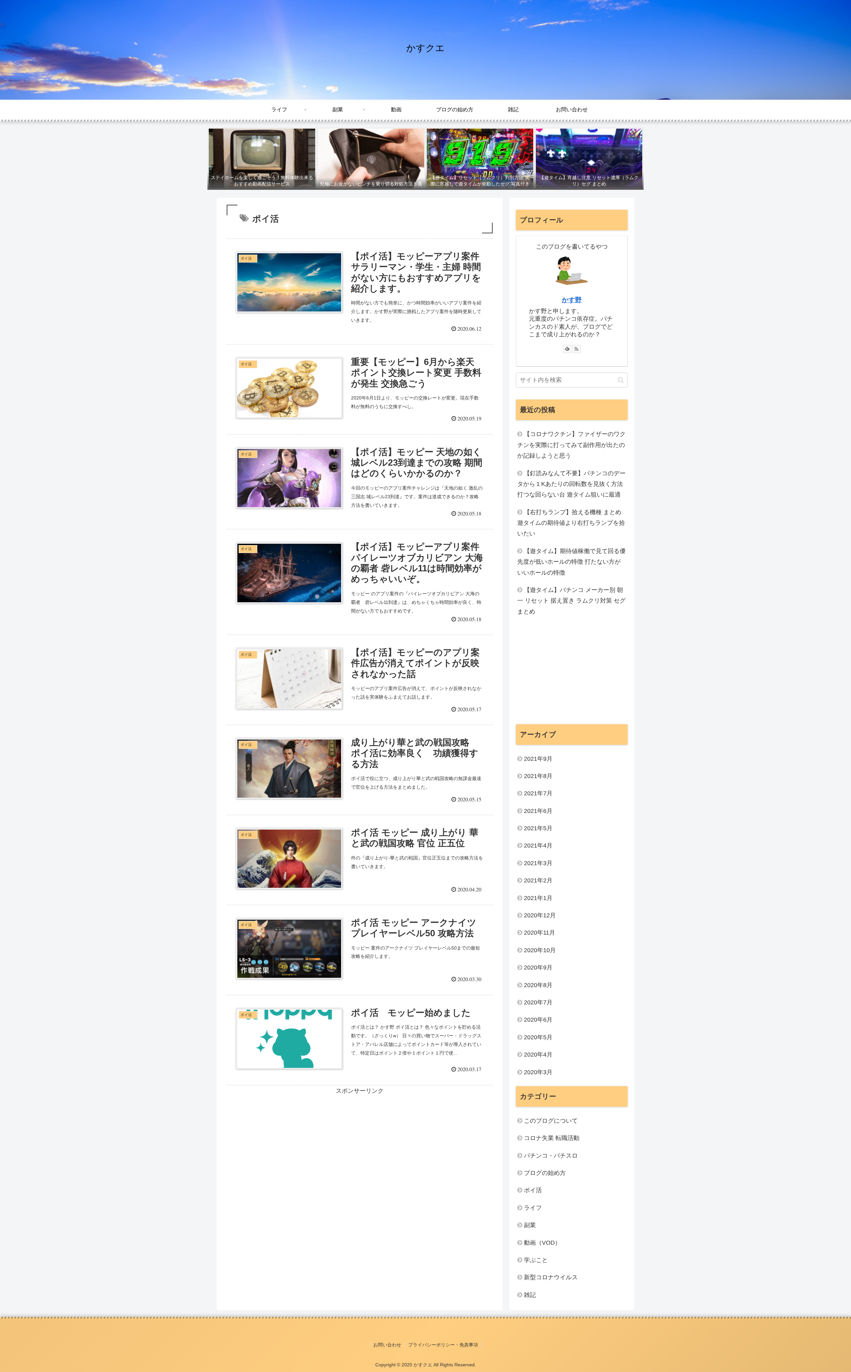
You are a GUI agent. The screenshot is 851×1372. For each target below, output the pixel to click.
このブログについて (551, 1120)
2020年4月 (538, 1054)
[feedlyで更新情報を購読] (567, 349)
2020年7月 (538, 1002)
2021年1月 (538, 898)
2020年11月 (539, 932)
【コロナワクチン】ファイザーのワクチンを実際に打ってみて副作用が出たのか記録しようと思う (571, 445)
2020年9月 (538, 967)
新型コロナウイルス (551, 1277)
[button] (621, 380)
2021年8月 (538, 776)
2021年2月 (538, 880)
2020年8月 (538, 985)
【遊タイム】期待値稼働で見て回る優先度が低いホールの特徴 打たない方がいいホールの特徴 (571, 562)
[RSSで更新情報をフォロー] (576, 349)
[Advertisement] (360, 1142)
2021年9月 (538, 758)
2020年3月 (538, 1072)
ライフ (533, 1207)
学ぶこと (536, 1260)
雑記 (530, 1295)
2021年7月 (538, 793)
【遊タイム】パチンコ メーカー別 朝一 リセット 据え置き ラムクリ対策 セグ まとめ (571, 601)
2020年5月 (538, 1037)
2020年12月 (540, 915)
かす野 (572, 299)
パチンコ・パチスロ (551, 1155)
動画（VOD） (542, 1242)
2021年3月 (538, 863)
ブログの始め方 (545, 1173)
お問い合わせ (387, 1344)
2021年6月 (538, 811)
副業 (530, 1225)
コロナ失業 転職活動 (551, 1138)
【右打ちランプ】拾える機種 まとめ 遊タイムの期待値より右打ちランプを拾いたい (571, 523)
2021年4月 (538, 845)
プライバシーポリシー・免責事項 (443, 1344)
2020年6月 (538, 1019)
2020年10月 (540, 950)
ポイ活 (536, 1190)
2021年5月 (538, 828)
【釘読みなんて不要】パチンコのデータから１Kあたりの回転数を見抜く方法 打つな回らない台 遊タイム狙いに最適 (571, 484)
